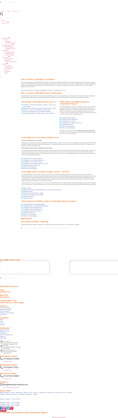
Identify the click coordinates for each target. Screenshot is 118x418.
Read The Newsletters (5, 296)
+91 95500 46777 (7, 378)
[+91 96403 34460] (1, 358)
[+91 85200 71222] (1, 367)
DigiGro (44, 412)
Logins (2, 11)
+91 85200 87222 (7, 370)
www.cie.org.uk (67, 133)
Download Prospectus (9, 286)
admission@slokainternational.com (11, 387)
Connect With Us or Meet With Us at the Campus (12, 301)
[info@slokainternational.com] (1, 384)
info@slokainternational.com (15, 384)
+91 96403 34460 (11, 359)
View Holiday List (5, 291)
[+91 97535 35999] (1, 375)
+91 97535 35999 (11, 376)
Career (8, 11)
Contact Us (15, 11)
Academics (4, 318)
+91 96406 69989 (7, 361)
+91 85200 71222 (10, 367)
